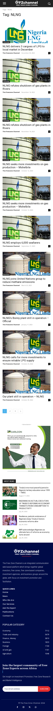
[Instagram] (23, 707)
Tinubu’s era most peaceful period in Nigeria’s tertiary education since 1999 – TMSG (34, 490)
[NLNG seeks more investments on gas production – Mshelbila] (26, 149)
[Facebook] (17, 707)
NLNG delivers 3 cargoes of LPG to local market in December (24, 48)
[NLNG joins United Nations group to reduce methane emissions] (26, 264)
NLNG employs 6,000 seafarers (21, 242)
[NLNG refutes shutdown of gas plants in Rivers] (26, 70)
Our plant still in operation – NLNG (23, 396)
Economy (6, 42)
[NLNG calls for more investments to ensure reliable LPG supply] (26, 342)
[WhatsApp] (35, 707)
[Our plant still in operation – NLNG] (26, 381)
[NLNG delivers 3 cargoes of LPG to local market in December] (26, 31)
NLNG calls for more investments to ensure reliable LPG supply (24, 359)
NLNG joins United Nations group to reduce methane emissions (24, 280)
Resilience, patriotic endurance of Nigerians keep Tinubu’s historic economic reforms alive (32, 518)
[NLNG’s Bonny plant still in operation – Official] (26, 303)
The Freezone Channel (11, 53)
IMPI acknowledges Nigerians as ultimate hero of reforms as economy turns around (34, 532)
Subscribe (44, 689)
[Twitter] (29, 707)
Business (6, 274)
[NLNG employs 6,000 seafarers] (26, 228)
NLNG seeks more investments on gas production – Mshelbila (25, 166)
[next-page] (20, 411)
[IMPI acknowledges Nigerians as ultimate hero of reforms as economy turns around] (10, 534)
